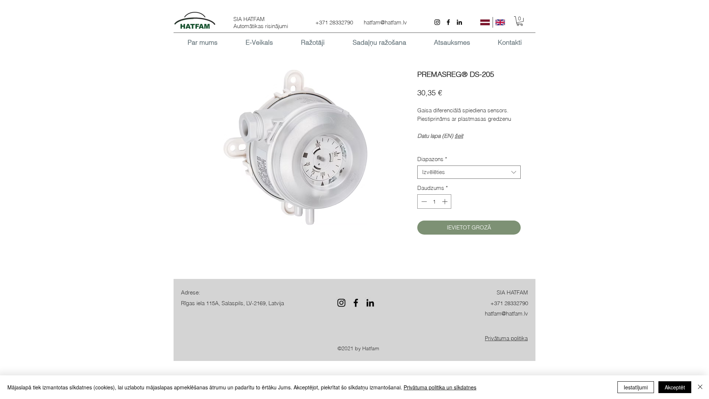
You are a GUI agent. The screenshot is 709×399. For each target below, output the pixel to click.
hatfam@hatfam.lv (385, 22)
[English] (500, 22)
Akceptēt (675, 387)
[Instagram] (437, 22)
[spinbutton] (434, 201)
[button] (519, 21)
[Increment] (446, 201)
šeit (459, 135)
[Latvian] (485, 22)
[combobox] (469, 172)
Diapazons (432, 159)
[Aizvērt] (700, 387)
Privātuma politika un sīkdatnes (440, 387)
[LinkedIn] (459, 22)
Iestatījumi (636, 387)
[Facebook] (448, 22)
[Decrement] (423, 201)
